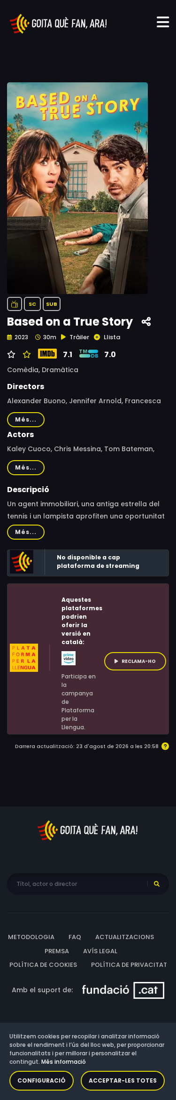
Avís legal (100, 951)
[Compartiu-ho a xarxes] (146, 322)
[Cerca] (157, 884)
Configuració (41, 1080)
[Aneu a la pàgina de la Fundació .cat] (123, 989)
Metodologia (31, 937)
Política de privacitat (129, 964)
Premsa (57, 951)
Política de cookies (43, 964)
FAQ (75, 937)
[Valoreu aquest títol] (25, 354)
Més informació (63, 1062)
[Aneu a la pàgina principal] (58, 23)
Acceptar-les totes (123, 1080)
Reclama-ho (139, 661)
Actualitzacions (124, 937)
